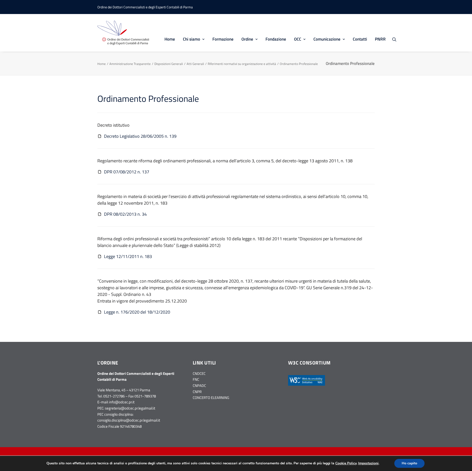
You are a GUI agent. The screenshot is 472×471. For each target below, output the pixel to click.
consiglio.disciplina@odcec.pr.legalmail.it (128, 420)
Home (169, 39)
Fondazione (276, 39)
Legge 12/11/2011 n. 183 (128, 256)
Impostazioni (368, 463)
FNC (196, 379)
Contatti (360, 39)
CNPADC (199, 385)
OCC (297, 39)
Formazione (223, 39)
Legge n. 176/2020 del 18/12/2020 (137, 312)
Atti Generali (195, 63)
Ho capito (409, 463)
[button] (396, 39)
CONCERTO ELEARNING (211, 397)
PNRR (380, 39)
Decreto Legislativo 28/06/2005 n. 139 (140, 136)
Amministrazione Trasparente (130, 63)
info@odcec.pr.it (121, 402)
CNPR (197, 392)
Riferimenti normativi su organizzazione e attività (242, 63)
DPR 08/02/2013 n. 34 (125, 214)
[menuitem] (169, 33)
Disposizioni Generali (168, 63)
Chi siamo (191, 39)
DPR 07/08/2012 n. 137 (126, 171)
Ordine (247, 39)
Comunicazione (326, 39)
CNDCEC (199, 373)
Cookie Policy (345, 463)
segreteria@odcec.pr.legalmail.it (130, 408)
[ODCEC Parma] (123, 33)
